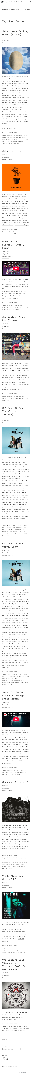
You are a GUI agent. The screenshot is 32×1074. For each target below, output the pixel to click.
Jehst (24, 137)
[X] (3, 1058)
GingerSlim (5, 40)
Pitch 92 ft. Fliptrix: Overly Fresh (13, 244)
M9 (23, 950)
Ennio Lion (19, 770)
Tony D (15, 952)
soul (3, 533)
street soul (10, 533)
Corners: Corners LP (15, 782)
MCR (24, 529)
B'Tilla (9, 1026)
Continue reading (9, 128)
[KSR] (7, 535)
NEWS (15, 132)
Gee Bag (21, 862)
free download (20, 948)
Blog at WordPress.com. (9, 1066)
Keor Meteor (6, 139)
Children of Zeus (21, 525)
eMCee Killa (14, 862)
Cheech (11, 860)
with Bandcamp (7, 119)
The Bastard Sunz (11, 1030)
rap (27, 139)
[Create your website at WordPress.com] (16, 2)
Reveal (4, 952)
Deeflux (22, 860)
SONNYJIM (21, 141)
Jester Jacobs (10, 864)
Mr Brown (21, 139)
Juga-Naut (19, 527)
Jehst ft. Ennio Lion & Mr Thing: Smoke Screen (13, 695)
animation (10, 305)
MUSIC (11, 132)
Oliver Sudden (21, 866)
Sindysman (14, 141)
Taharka (4, 143)
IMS (20, 950)
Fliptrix (5, 307)
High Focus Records (15, 307)
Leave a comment (7, 43)
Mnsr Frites (11, 866)
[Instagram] (7, 1058)
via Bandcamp (7, 518)
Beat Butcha (11, 135)
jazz (13, 527)
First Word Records (12, 676)
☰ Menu (27, 9)
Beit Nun (19, 858)
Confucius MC (20, 135)
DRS (3, 527)
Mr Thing (13, 772)
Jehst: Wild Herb (13, 151)
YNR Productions (14, 143)
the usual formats (12, 298)
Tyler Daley (19, 533)
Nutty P (21, 398)
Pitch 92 (5, 309)
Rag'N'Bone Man (22, 772)
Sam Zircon (5, 141)
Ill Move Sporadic (11, 950)
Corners (16, 860)
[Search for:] (10, 1039)
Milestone (22, 1028)
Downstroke (5, 862)
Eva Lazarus (11, 137)
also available (7, 225)
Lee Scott (14, 139)
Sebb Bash (22, 531)
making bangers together (20, 208)
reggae (15, 531)
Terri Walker (15, 682)
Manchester (18, 529)
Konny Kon (9, 678)
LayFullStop (9, 529)
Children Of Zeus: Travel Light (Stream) (14, 411)
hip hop (18, 137)
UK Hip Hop (9, 233)
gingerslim (6, 9)
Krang (17, 864)
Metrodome (5, 531)
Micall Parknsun (13, 398)
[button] (16, 177)
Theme (9, 952)
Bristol (24, 1026)
